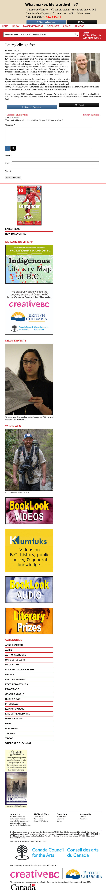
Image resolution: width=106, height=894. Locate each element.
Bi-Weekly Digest (33, 26)
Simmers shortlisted (91, 115)
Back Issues (38, 819)
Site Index (53, 26)
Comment (10, 125)
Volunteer (60, 819)
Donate (59, 821)
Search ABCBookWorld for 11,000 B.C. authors (91, 35)
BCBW (15, 26)
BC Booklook (12, 12)
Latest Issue (38, 817)
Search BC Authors (41, 821)
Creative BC (52, 865)
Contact (83, 817)
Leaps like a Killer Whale (17, 115)
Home (5, 26)
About (66, 26)
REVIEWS (79, 26)
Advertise (83, 819)
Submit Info (61, 817)
